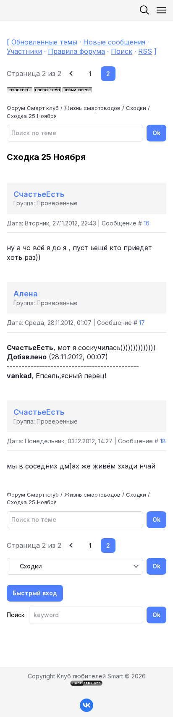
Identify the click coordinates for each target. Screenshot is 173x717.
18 (163, 441)
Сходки (136, 108)
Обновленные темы (44, 42)
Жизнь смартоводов (92, 108)
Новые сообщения (114, 42)
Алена (25, 293)
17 (142, 322)
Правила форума (76, 51)
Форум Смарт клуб (33, 108)
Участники (24, 51)
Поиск (121, 51)
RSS (145, 51)
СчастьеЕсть (38, 194)
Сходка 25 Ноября (32, 116)
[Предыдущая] (72, 73)
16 (146, 223)
